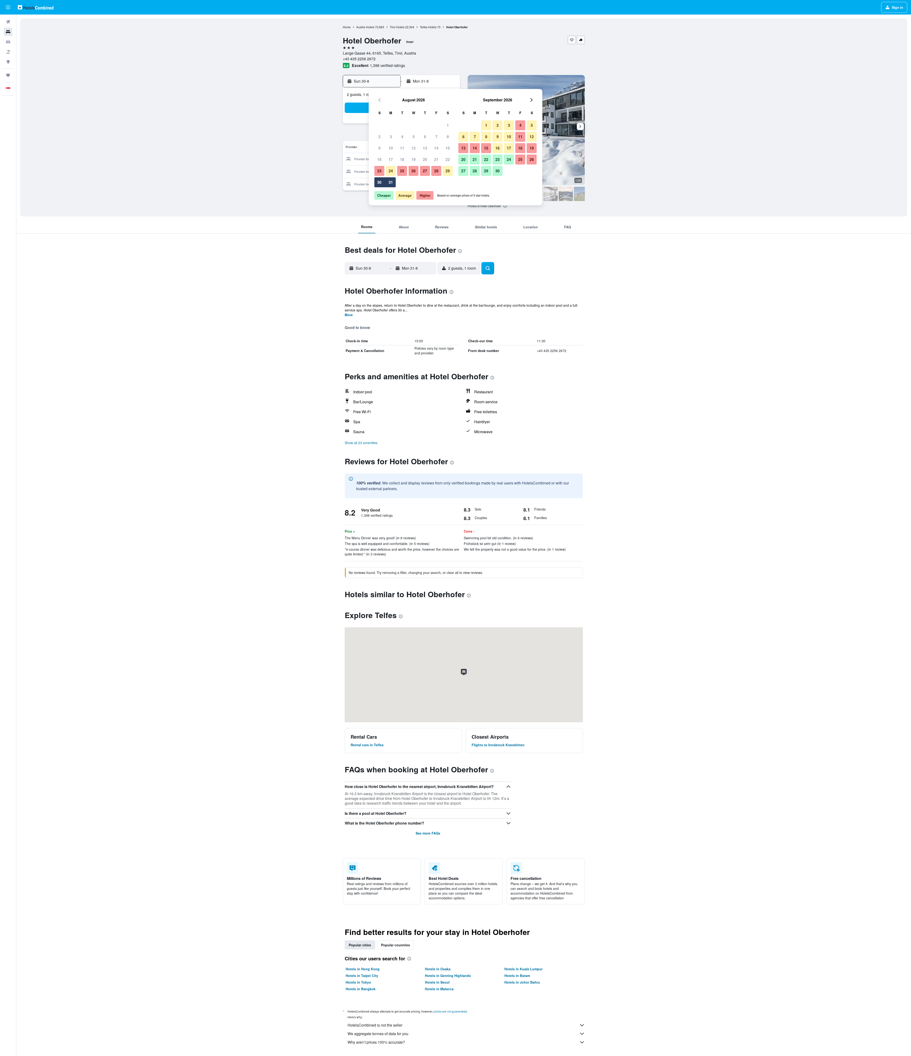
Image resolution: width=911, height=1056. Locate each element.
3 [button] (391, 136)
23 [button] (379, 171)
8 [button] (448, 136)
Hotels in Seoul (437, 982)
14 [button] (436, 148)
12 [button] (413, 148)
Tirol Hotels (397, 27)
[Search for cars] (8, 42)
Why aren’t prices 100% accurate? (376, 1042)
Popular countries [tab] (395, 945)
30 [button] (379, 182)
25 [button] (402, 171)
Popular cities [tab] (360, 945)
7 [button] (436, 136)
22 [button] (448, 159)
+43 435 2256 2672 (359, 58)
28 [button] (436, 171)
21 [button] (436, 159)
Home (347, 27)
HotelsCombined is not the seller (375, 1025)
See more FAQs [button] (428, 833)
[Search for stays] (8, 32)
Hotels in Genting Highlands (448, 975)
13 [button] (425, 148)
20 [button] (425, 159)
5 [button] (414, 136)
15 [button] (448, 148)
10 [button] (391, 148)
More (349, 314)
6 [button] (425, 136)
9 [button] (379, 148)
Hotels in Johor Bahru (522, 982)
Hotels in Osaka (438, 969)
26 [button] (413, 171)
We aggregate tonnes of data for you (378, 1033)
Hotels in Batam (517, 975)
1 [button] (448, 125)
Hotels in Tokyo (358, 982)
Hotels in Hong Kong (363, 969)
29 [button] (448, 171)
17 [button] (391, 159)
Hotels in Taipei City (362, 975)
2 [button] (379, 136)
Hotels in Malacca (439, 988)
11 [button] (402, 148)
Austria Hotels (365, 27)
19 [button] (413, 159)
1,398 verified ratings (387, 65)
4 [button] (402, 136)
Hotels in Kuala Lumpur (523, 969)
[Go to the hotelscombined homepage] (35, 7)
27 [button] (425, 171)
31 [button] (391, 182)
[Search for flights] (8, 22)
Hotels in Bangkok (361, 988)
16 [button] (379, 159)
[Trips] (8, 75)
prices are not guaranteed (450, 1011)
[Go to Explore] (8, 61)
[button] (8, 7)
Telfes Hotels (428, 27)
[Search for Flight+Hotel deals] (8, 51)
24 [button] (391, 171)
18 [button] (402, 159)
